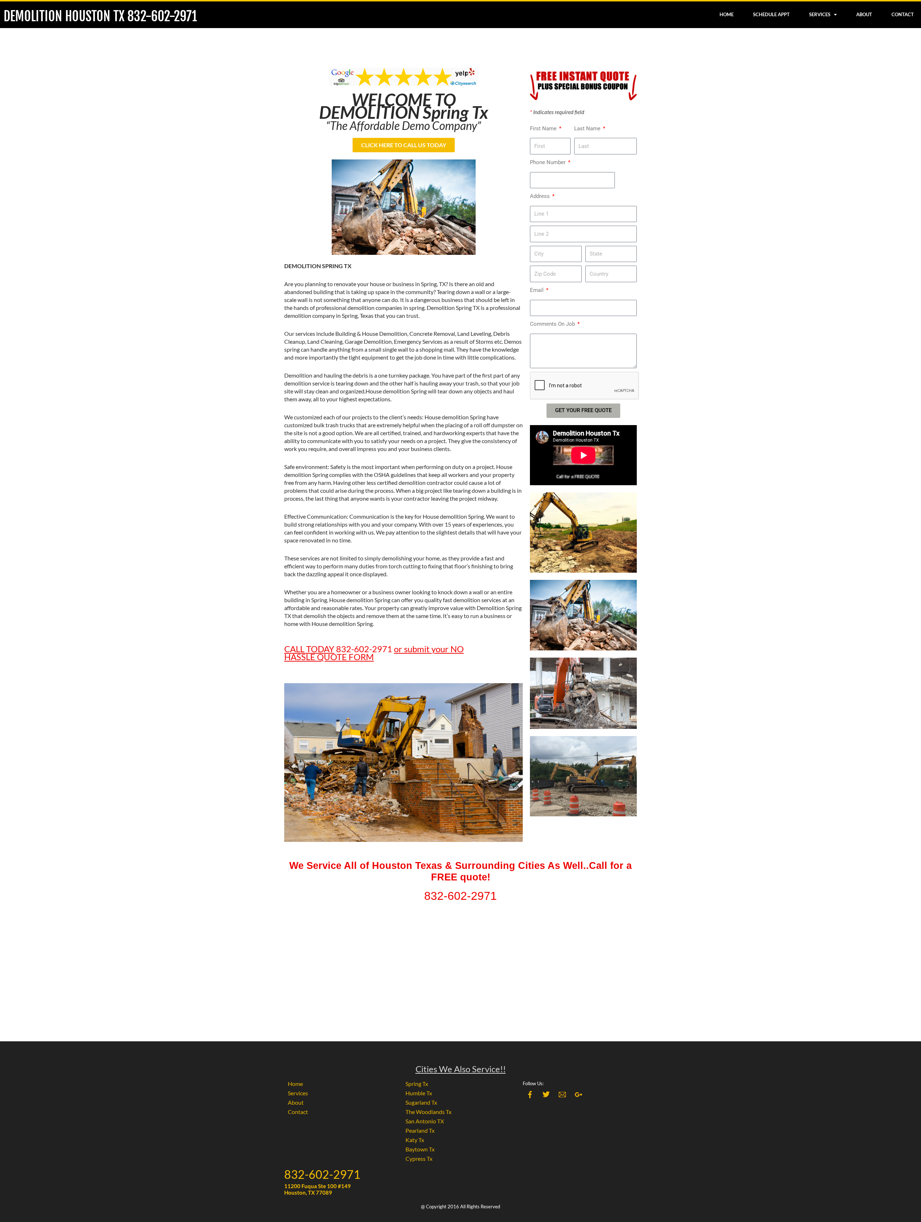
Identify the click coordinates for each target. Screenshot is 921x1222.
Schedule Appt (771, 14)
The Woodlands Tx (428, 1111)
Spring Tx (416, 1083)
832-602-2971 (322, 1174)
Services (819, 14)
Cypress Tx (418, 1158)
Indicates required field (557, 112)
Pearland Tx (420, 1130)
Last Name (588, 128)
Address (540, 196)
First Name (544, 128)
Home (727, 14)
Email (537, 290)
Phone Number (548, 162)
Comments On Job (553, 324)
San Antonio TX (424, 1121)
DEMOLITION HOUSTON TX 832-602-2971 (100, 16)
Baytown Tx (420, 1149)
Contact (902, 14)
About (864, 14)
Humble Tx (418, 1093)
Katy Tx (414, 1139)
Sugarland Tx (421, 1102)
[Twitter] (546, 1094)
